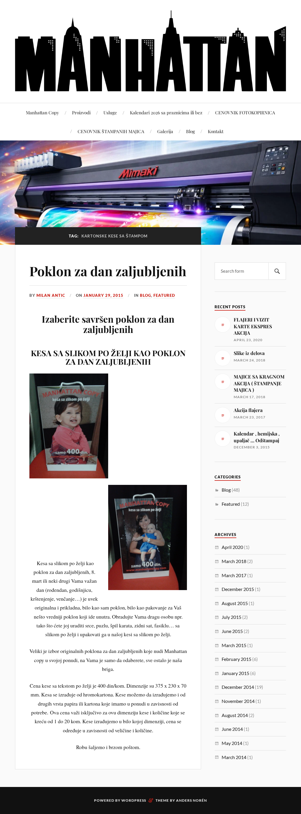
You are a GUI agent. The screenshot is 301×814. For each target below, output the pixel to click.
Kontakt (215, 131)
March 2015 (234, 645)
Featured (164, 295)
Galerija (165, 131)
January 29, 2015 (103, 295)
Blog (190, 131)
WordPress (133, 800)
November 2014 (238, 701)
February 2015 (236, 659)
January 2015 (235, 673)
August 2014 (235, 715)
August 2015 (235, 603)
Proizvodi (81, 112)
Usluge (110, 112)
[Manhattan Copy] (150, 50)
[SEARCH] (277, 271)
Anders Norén (191, 800)
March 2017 (234, 575)
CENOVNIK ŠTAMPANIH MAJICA (111, 131)
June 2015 (232, 631)
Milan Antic (50, 295)
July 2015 (231, 617)
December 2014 (238, 687)
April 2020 (232, 547)
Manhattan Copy (42, 112)
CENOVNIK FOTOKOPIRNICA (245, 112)
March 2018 (234, 561)
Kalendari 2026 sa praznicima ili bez (166, 112)
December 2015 (238, 589)
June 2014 (232, 729)
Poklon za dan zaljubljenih (107, 270)
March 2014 (234, 757)
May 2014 (232, 743)
